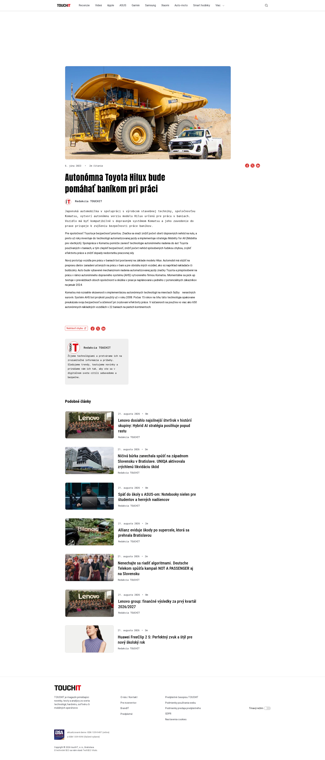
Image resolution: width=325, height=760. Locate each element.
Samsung (150, 5)
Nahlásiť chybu (75, 328)
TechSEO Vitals (90, 750)
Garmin (136, 5)
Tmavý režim (256, 708)
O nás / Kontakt (129, 697)
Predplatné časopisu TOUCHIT (181, 697)
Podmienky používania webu (180, 702)
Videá (98, 5)
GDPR (168, 713)
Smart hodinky (201, 5)
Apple (110, 5)
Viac (218, 5)
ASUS (123, 5)
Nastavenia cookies (176, 719)
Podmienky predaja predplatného (183, 708)
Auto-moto (181, 5)
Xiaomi (165, 5)
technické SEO (62, 750)
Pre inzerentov (128, 702)
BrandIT (125, 708)
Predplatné (127, 714)
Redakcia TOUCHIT (88, 201)
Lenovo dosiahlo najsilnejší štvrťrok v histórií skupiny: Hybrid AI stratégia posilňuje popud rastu (155, 425)
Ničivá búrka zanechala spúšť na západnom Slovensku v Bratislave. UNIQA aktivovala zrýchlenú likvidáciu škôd (153, 461)
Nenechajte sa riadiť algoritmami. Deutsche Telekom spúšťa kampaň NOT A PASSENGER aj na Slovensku (155, 568)
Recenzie (84, 5)
